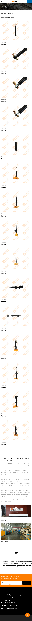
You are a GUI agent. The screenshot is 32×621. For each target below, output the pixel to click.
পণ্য (5, 13)
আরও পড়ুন (4, 568)
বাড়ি (2, 13)
